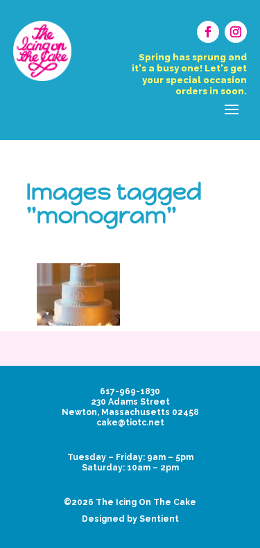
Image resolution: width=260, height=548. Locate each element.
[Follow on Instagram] (236, 32)
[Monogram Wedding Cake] (78, 294)
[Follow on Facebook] (208, 32)
